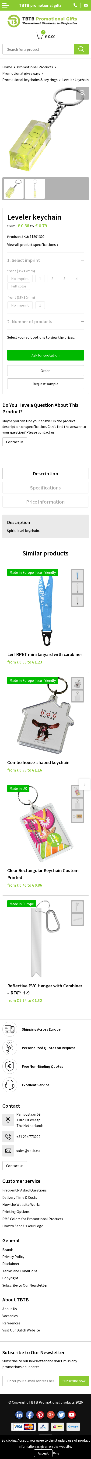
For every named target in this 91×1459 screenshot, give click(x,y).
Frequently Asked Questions (24, 1190)
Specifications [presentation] (45, 487)
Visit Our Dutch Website (21, 1330)
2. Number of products (29, 321)
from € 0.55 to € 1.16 (24, 770)
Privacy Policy (13, 1256)
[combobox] (38, 49)
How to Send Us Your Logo (22, 1225)
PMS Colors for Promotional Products (32, 1218)
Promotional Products (35, 67)
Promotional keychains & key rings (30, 79)
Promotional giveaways (21, 73)
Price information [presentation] (45, 501)
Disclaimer (10, 1263)
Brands (8, 1249)
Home (7, 67)
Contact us (14, 441)
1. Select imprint (23, 260)
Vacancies (10, 1315)
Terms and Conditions (19, 1271)
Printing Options (16, 1211)
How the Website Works (21, 1204)
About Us (9, 1308)
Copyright (10, 1278)
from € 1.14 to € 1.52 (24, 1000)
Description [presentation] (45, 473)
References (11, 1323)
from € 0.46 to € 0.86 (24, 885)
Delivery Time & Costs (19, 1197)
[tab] (45, 473)
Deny (56, 1453)
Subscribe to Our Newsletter (25, 1285)
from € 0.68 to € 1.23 (24, 662)
